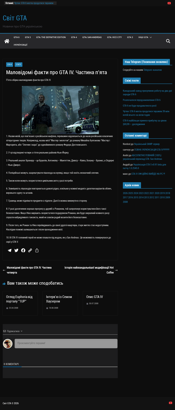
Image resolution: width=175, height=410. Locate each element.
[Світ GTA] (7, 41)
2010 (162, 197)
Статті (18, 64)
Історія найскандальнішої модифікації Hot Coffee (89, 270)
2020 (157, 193)
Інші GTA (143, 37)
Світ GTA (15, 18)
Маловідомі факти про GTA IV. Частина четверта (29, 270)
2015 (135, 197)
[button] (150, 37)
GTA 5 (28, 37)
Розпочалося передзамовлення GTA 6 (141, 100)
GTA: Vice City (114, 37)
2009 (167, 197)
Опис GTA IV (94, 297)
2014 (141, 197)
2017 (125, 197)
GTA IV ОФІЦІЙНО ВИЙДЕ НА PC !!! (148, 173)
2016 (130, 197)
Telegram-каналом (153, 70)
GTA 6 (16, 37)
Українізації (20, 44)
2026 (125, 193)
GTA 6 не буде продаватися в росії (139, 105)
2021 (151, 193)
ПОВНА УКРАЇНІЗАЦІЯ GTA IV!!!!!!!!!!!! (151, 149)
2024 (135, 193)
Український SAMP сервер (147, 144)
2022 (146, 193)
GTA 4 (74, 37)
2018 (167, 193)
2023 (141, 193)
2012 (151, 197)
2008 (125, 202)
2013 (146, 197)
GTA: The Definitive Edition (51, 37)
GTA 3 (130, 37)
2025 (130, 193)
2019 (162, 193)
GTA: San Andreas (92, 37)
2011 (157, 197)
